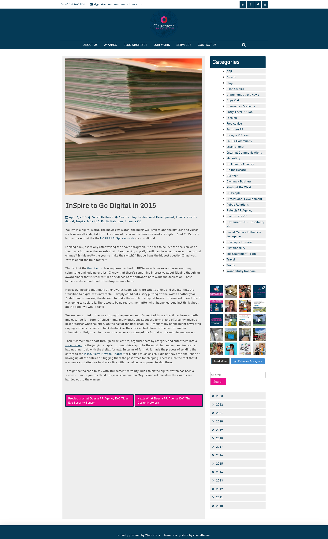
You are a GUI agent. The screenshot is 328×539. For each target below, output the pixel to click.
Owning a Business (239, 181)
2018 (219, 438)
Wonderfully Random (241, 271)
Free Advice (234, 123)
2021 (219, 412)
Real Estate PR (236, 216)
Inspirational (235, 146)
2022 (219, 404)
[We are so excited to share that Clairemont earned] (259, 348)
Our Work (162, 44)
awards (192, 217)
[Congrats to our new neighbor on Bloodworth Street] (259, 334)
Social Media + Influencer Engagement (243, 234)
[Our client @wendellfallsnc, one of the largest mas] (245, 320)
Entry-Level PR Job (239, 112)
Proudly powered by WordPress (139, 535)
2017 (219, 446)
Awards (110, 44)
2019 (219, 429)
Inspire (80, 221)
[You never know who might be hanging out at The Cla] (216, 334)
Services (183, 44)
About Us (90, 44)
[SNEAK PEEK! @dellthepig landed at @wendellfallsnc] (231, 291)
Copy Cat (232, 100)
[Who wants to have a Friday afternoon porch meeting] (245, 334)
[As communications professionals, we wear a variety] (216, 306)
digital (69, 221)
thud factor (94, 268)
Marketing (233, 158)
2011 (219, 497)
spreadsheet (73, 345)
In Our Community (239, 141)
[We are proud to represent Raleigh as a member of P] (245, 291)
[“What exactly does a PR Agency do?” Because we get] (216, 320)
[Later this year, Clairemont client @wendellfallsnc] (259, 306)
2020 (219, 421)
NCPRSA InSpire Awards (117, 238)
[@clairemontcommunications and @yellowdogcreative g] (245, 306)
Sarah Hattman (102, 217)
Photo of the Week (239, 187)
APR (229, 71)
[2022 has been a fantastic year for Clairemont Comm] (259, 291)
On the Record (236, 169)
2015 (219, 463)
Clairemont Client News (242, 94)
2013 (219, 480)
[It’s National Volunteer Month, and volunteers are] (216, 348)
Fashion (231, 117)
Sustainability (235, 247)
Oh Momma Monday (240, 164)
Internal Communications (244, 152)
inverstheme (201, 535)
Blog (133, 217)
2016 (219, 455)
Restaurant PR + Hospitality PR (245, 224)
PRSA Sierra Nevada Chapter (104, 353)
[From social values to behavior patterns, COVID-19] (245, 348)
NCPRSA (93, 221)
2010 (219, 505)
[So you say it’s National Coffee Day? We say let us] (231, 320)
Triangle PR (133, 221)
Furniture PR (235, 129)
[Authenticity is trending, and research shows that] (231, 348)
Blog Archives (135, 44)
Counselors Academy (240, 106)
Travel (230, 259)
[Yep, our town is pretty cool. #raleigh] (231, 334)
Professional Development (156, 217)
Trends (180, 217)
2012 (219, 489)
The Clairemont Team (241, 253)
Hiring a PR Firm (237, 135)
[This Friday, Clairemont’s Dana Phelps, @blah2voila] (231, 306)
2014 (219, 472)
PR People (233, 193)
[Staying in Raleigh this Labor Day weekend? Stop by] (259, 320)
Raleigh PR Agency (239, 210)
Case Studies (235, 88)
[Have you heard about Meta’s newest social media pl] (216, 291)
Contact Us (207, 44)
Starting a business (239, 242)
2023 (219, 396)
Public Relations (112, 221)
